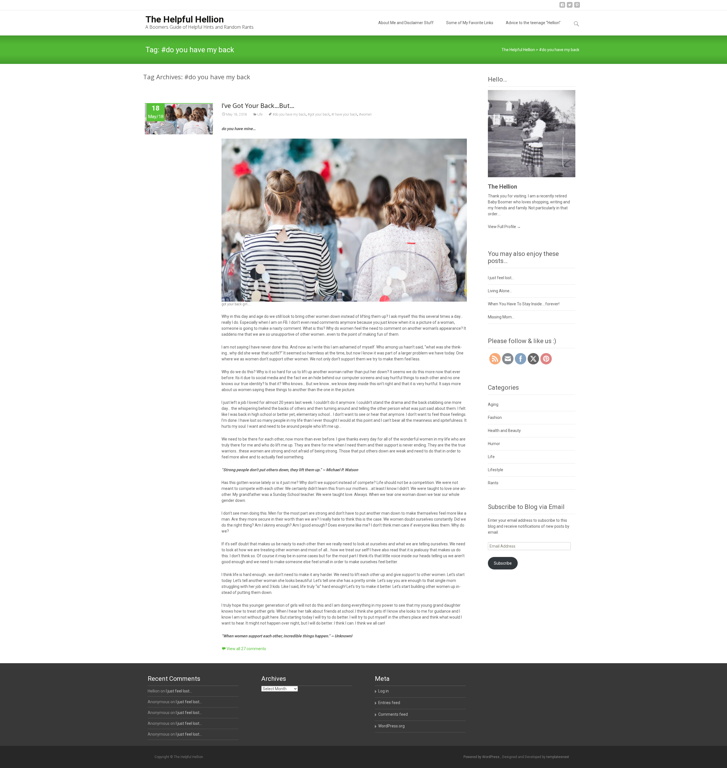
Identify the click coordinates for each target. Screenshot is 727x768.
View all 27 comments (246, 648)
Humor (494, 443)
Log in (383, 691)
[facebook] (562, 7)
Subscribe (503, 563)
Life (259, 114)
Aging (493, 404)
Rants (493, 483)
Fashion (495, 417)
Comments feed (393, 714)
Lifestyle (495, 470)
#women (365, 114)
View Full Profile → (504, 226)
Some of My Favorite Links (469, 22)
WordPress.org (391, 726)
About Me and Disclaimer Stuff (406, 22)
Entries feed (389, 702)
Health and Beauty (504, 430)
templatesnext (557, 757)
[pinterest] (577, 7)
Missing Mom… (501, 317)
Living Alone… (500, 291)
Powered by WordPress (481, 757)
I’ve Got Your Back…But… (258, 105)
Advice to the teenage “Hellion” (533, 22)
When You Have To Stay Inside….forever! (523, 304)
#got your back (319, 114)
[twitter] (570, 7)
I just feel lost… (501, 278)
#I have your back (344, 114)
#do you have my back (289, 114)
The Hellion (502, 186)
